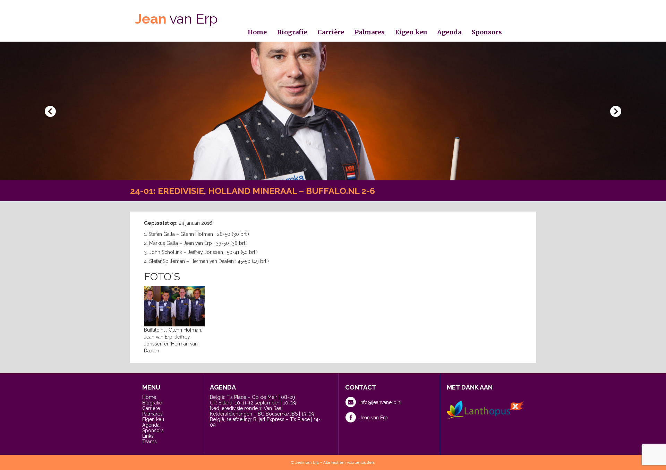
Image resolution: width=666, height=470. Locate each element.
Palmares (370, 32)
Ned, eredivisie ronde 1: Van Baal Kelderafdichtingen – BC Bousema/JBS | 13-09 (262, 411)
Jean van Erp (373, 417)
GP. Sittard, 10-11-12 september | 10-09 (253, 402)
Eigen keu (411, 32)
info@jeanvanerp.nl (380, 402)
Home (257, 32)
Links (148, 436)
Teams (149, 441)
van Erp (176, 18)
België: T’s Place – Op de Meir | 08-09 (252, 397)
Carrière (330, 32)
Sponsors (487, 32)
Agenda (449, 32)
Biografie (292, 32)
